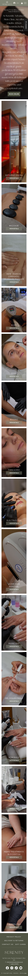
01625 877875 (15, 964)
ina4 (25, 973)
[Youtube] (20, 967)
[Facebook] (7, 967)
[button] (22, 3)
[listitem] (14, 141)
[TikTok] (16, 967)
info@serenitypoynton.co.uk (15, 962)
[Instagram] (11, 967)
